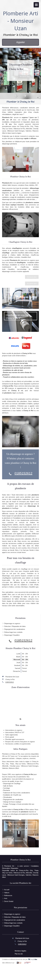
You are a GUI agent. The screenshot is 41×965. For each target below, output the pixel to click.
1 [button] (37, 97)
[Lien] (27, 338)
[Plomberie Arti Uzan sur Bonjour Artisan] (19, 962)
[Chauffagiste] (20, 224)
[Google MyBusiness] (20, 719)
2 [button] (39, 97)
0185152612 (23, 473)
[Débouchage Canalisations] (20, 431)
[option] (20, 70)
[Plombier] (20, 159)
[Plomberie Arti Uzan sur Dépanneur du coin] (27, 962)
